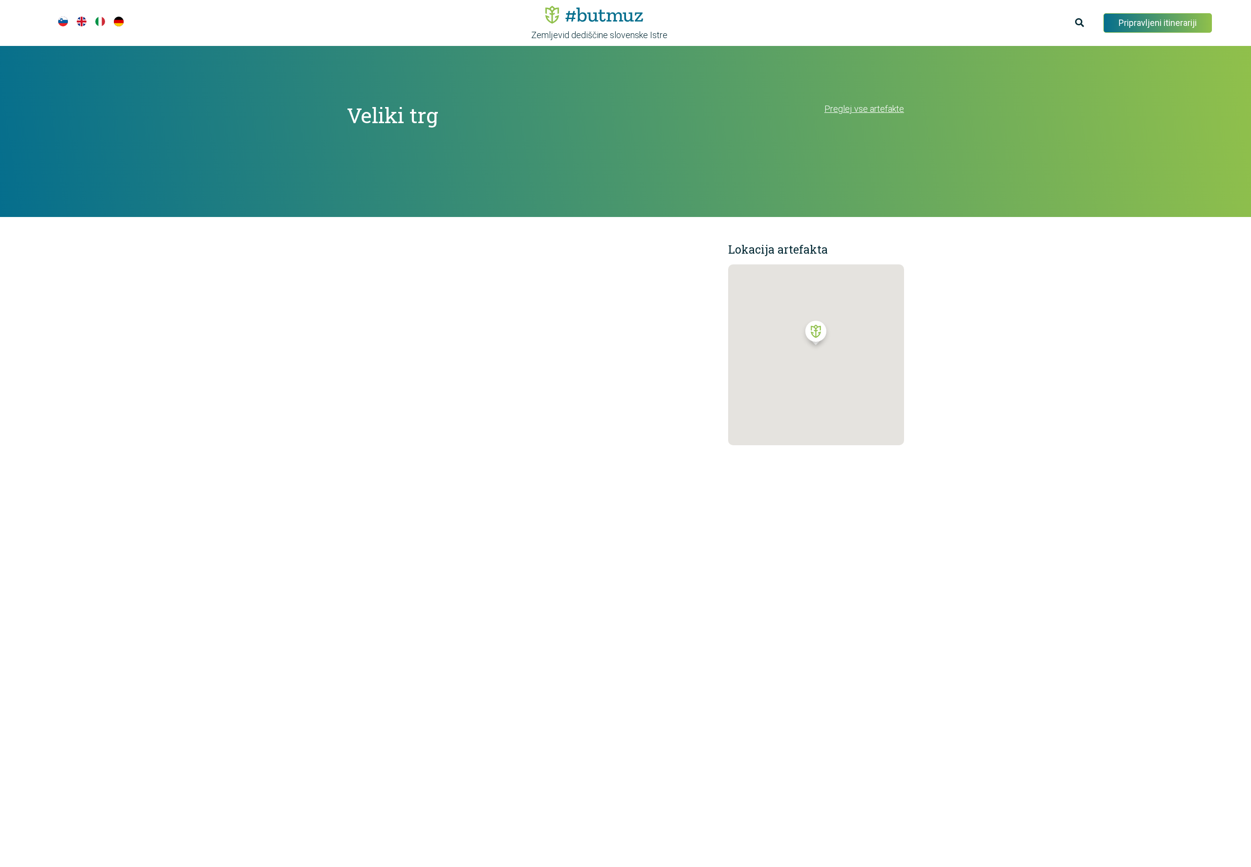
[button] (816, 335)
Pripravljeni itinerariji (1158, 23)
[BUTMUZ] (594, 14)
